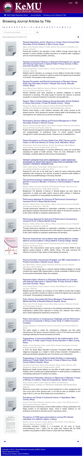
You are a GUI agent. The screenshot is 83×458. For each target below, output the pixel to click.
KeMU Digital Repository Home (17, 15)
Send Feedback (23, 454)
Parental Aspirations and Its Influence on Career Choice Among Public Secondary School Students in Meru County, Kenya (51, 43)
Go (37, 32)
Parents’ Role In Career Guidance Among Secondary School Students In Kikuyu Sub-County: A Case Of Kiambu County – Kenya (51, 102)
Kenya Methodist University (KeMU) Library (30, 449)
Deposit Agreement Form (10, 451)
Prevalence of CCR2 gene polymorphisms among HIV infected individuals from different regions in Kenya (48, 418)
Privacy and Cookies (10, 454)
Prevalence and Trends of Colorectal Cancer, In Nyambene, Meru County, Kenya (49, 398)
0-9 (4, 27)
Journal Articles (36, 15)
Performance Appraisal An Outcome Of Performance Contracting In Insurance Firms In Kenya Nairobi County (50, 200)
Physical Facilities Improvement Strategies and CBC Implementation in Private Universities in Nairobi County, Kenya (51, 260)
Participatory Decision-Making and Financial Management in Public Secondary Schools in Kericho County (50, 121)
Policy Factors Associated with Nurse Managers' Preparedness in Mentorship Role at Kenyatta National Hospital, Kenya (49, 300)
